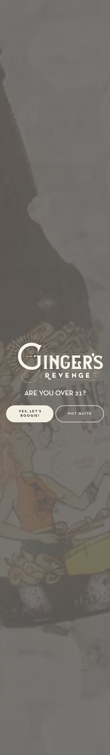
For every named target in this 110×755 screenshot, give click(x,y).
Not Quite (80, 413)
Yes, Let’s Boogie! (30, 413)
